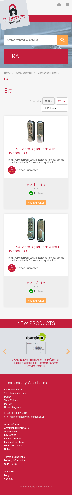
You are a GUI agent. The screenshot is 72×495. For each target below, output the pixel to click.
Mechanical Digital (47, 73)
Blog (6, 475)
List (64, 101)
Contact (8, 478)
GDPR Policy (10, 464)
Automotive (10, 431)
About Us (9, 471)
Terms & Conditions (14, 457)
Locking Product (12, 438)
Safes (7, 449)
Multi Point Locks (13, 445)
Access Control (24, 73)
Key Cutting (10, 435)
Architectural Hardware (16, 428)
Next (67, 349)
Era (6, 79)
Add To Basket (36, 203)
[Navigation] (67, 5)
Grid (50, 101)
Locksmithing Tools (14, 442)
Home (7, 73)
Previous (4, 349)
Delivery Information (15, 460)
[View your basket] (60, 5)
